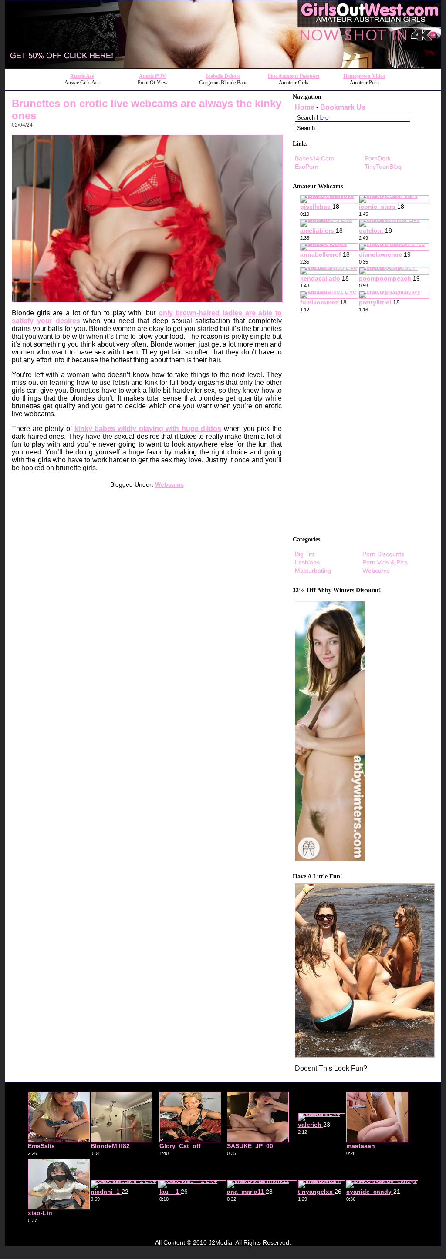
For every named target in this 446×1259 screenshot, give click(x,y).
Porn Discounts (383, 554)
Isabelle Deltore (223, 76)
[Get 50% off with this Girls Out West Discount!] (223, 66)
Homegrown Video (364, 76)
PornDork (378, 158)
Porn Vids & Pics (385, 562)
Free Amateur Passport (293, 76)
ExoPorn (306, 166)
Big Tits (305, 554)
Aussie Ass (82, 76)
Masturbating (313, 570)
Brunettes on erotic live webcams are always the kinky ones (146, 109)
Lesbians (307, 562)
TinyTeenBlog (383, 166)
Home (304, 107)
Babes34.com (314, 158)
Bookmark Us (342, 107)
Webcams (169, 484)
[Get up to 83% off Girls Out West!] (365, 1055)
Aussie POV (152, 76)
